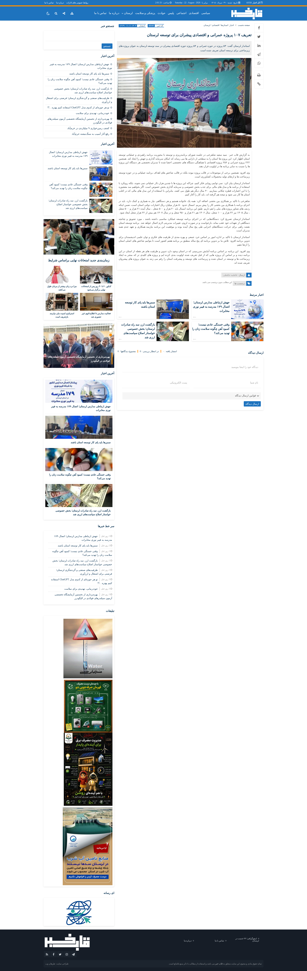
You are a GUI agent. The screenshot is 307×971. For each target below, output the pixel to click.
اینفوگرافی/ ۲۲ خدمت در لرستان (247, 939)
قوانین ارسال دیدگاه (245, 395)
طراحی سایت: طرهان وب (57, 963)
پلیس (171, 13)
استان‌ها (224, 25)
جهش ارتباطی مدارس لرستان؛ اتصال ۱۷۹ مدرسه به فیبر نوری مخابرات (211, 306)
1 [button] (110, 327)
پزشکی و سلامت (145, 13)
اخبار (232, 25)
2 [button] (110, 331)
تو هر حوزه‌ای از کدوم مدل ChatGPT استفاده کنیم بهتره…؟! (78, 107)
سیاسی (205, 13)
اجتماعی (181, 13)
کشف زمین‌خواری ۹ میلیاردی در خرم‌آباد (88, 128)
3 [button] (110, 335)
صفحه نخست (244, 25)
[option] (79, 346)
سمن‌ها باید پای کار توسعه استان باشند (89, 73)
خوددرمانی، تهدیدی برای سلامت (92, 113)
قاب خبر (219, 963)
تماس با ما (49, 2)
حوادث (161, 13)
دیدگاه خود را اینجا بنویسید (244, 367)
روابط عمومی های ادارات (77, 2)
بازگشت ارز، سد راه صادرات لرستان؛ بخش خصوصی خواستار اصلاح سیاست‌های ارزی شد (68, 204)
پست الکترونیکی (178, 383)
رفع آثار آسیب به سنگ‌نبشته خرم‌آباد (90, 134)
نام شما (254, 383)
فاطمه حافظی (230, 275)
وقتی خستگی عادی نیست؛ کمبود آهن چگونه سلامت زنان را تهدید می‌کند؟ (211, 329)
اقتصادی (194, 13)
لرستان (128, 13)
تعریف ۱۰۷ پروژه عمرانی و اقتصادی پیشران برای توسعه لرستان (199, 35)
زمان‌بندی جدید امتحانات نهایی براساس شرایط (78, 260)
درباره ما (60, 2)
